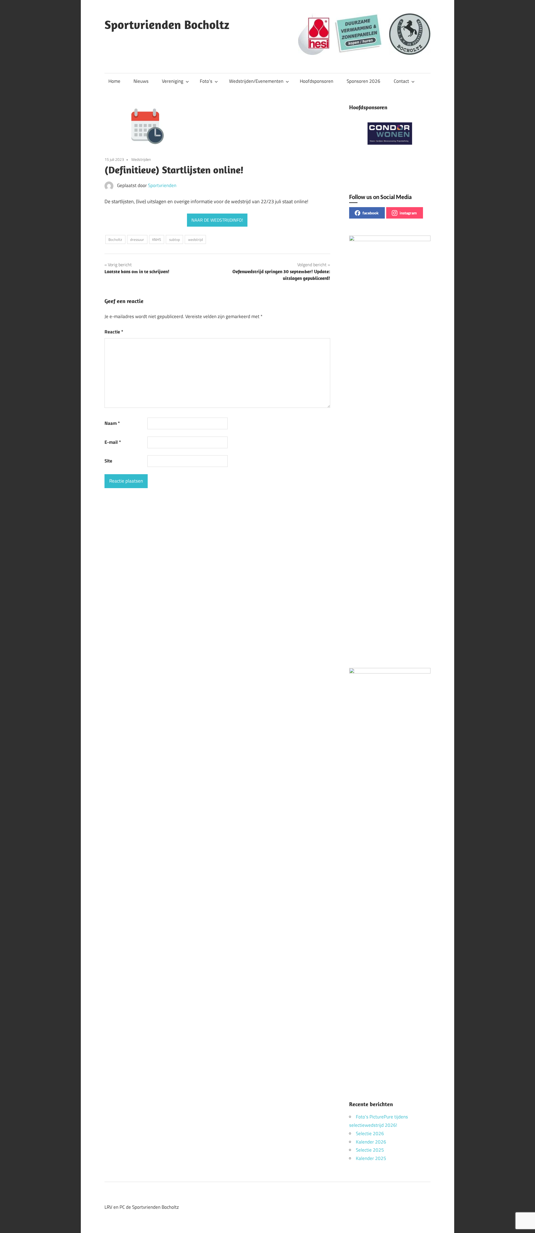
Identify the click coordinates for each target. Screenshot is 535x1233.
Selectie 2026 (370, 1133)
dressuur (137, 239)
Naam (112, 423)
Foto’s (206, 81)
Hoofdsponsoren (316, 81)
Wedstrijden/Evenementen (256, 81)
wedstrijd (195, 239)
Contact (401, 81)
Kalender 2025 (371, 1158)
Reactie (113, 331)
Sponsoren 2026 (363, 81)
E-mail (112, 442)
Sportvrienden (162, 185)
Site (108, 460)
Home (114, 81)
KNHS (156, 239)
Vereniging (172, 81)
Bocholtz (115, 239)
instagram (408, 212)
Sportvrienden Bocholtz (166, 24)
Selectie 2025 (370, 1150)
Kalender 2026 (371, 1141)
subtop (174, 239)
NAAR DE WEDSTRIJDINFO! (217, 220)
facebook (371, 212)
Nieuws (141, 81)
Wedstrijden (141, 159)
